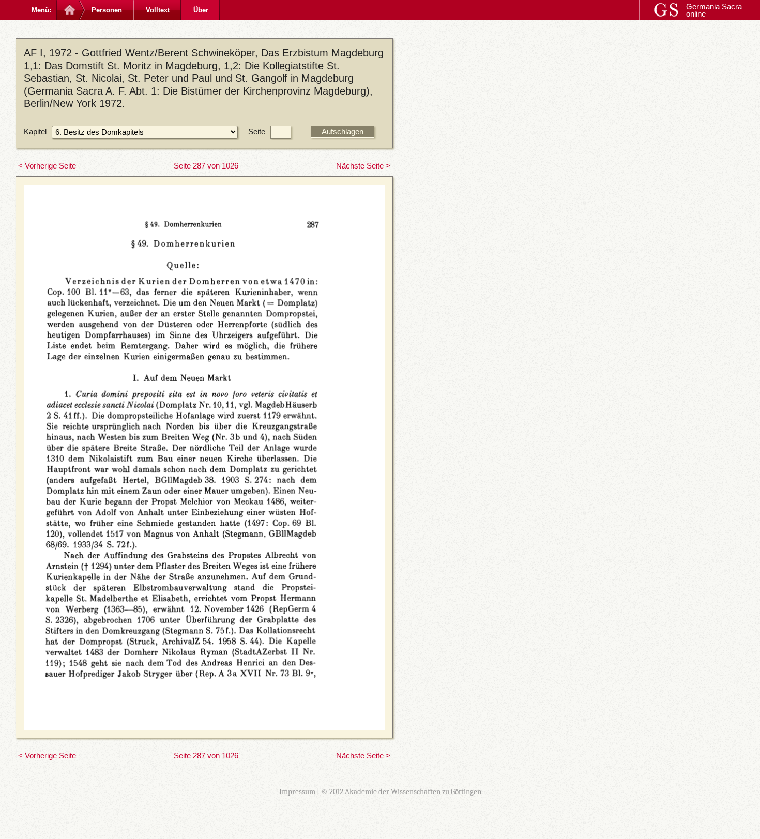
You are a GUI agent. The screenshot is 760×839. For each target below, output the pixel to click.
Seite (256, 131)
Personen (107, 10)
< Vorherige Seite (47, 165)
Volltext (158, 10)
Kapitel (35, 131)
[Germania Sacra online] (68, 10)
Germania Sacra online (714, 10)
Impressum (297, 791)
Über (200, 10)
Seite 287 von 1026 (206, 165)
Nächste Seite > (363, 165)
